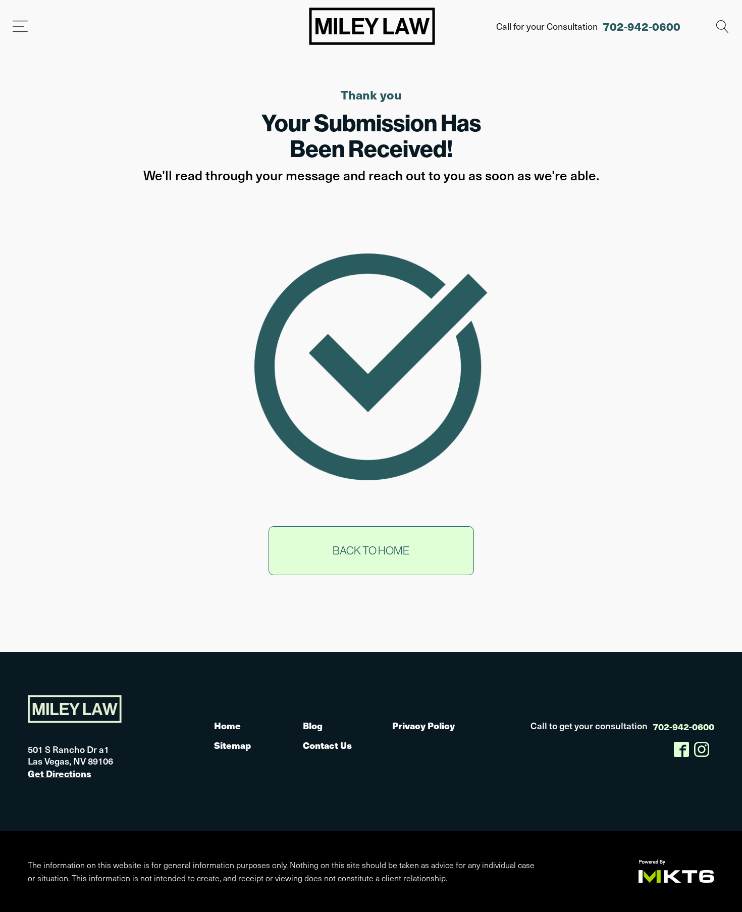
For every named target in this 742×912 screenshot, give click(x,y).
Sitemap (232, 745)
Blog (313, 725)
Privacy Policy (423, 725)
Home (227, 725)
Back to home (371, 550)
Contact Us (327, 745)
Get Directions (59, 773)
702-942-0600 (641, 26)
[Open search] (722, 26)
